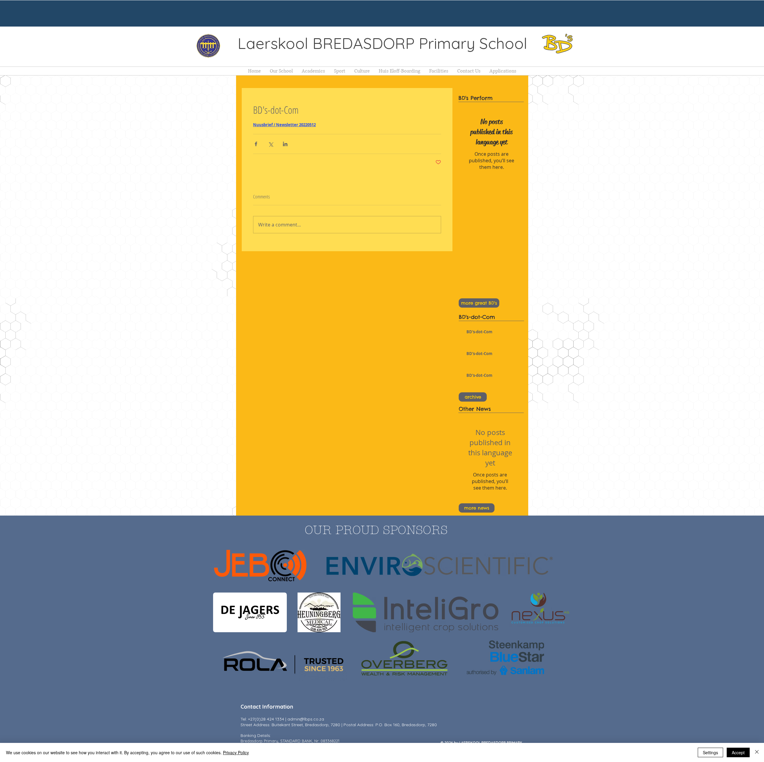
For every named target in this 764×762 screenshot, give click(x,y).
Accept (738, 752)
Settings (710, 752)
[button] (281, 71)
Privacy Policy (236, 752)
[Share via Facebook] (256, 144)
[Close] (756, 752)
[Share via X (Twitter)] (270, 144)
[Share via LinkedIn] (285, 144)
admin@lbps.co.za (305, 719)
